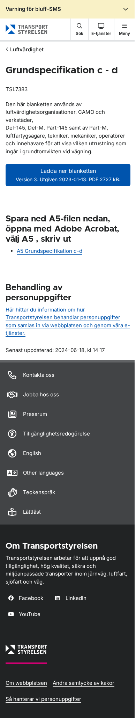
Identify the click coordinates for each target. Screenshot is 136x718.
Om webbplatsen (26, 683)
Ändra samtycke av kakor (83, 683)
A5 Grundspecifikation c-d (49, 251)
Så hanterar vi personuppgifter (43, 699)
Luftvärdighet (27, 49)
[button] (79, 29)
